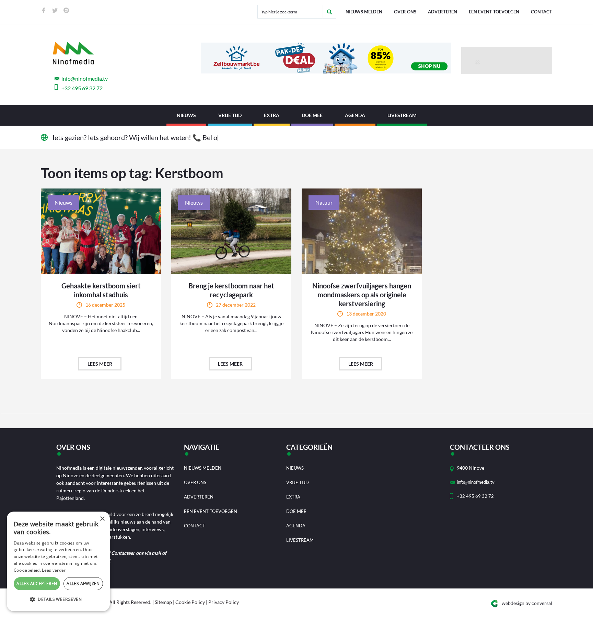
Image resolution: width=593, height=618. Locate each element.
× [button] (102, 519)
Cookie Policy (190, 602)
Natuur (324, 202)
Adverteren (442, 11)
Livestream (402, 115)
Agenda (355, 115)
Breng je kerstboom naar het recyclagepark (231, 290)
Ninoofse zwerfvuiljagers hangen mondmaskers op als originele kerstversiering (361, 295)
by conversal (527, 603)
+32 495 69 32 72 (82, 88)
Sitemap (163, 602)
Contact (541, 11)
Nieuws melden (364, 11)
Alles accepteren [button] (36, 583)
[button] (58, 599)
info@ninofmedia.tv (84, 78)
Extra (271, 115)
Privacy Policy (223, 602)
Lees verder (54, 570)
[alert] (58, 561)
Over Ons (405, 11)
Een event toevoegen (494, 11)
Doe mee (312, 115)
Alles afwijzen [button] (83, 583)
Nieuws (186, 115)
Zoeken (329, 12)
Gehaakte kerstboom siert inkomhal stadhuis (101, 290)
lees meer (100, 364)
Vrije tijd (230, 115)
